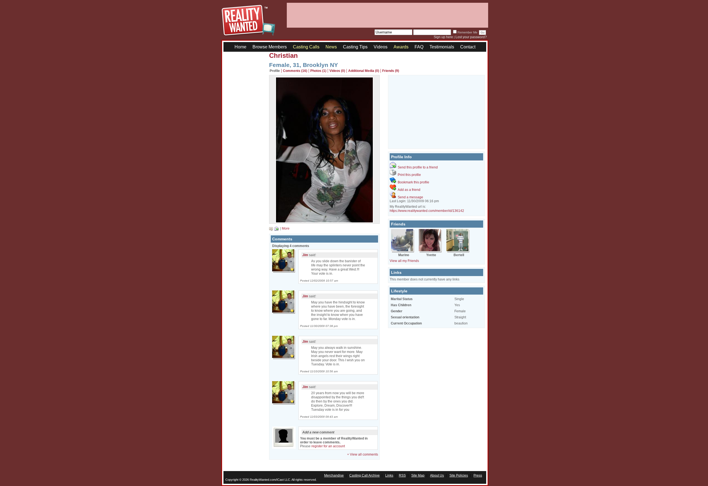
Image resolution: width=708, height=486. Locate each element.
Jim (305, 255)
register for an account (328, 446)
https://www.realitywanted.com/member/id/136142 (427, 211)
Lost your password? (471, 37)
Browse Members (270, 47)
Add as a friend (409, 190)
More (286, 228)
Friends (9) (390, 71)
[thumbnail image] (324, 221)
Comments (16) (295, 71)
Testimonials (442, 47)
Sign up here (443, 37)
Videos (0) (337, 71)
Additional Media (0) (363, 71)
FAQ (419, 47)
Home (240, 47)
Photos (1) (318, 71)
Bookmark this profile (413, 182)
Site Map (418, 475)
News (331, 47)
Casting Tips (355, 47)
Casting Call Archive (364, 475)
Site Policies (458, 475)
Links (389, 475)
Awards (401, 47)
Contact (467, 47)
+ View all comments (362, 454)
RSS (402, 475)
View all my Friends (404, 261)
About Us (437, 475)
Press (477, 475)
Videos (380, 47)
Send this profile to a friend (418, 167)
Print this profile (409, 175)
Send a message (410, 197)
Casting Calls (306, 47)
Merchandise (334, 475)
